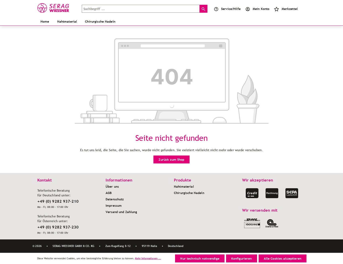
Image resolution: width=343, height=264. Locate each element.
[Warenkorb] (302, 9)
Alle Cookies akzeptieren (282, 258)
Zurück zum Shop (171, 159)
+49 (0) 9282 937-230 (58, 227)
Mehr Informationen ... (148, 258)
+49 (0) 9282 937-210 (58, 201)
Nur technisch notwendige (199, 258)
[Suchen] (203, 9)
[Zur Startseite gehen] (57, 8)
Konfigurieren (241, 258)
